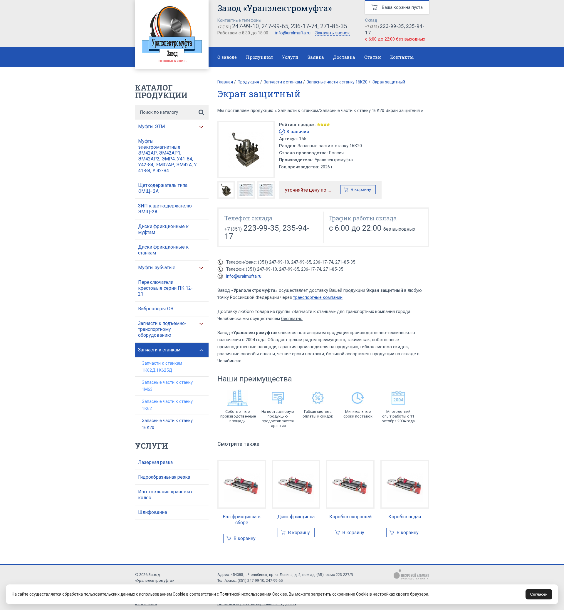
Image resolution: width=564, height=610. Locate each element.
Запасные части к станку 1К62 (167, 405)
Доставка (344, 57)
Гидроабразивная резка (164, 477)
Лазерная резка (155, 462)
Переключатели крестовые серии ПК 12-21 (165, 288)
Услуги (290, 57)
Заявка (316, 57)
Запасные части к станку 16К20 (167, 424)
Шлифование (152, 512)
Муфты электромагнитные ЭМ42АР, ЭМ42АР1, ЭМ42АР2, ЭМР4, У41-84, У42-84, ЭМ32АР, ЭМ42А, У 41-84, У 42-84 (167, 155)
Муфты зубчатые (156, 267)
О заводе (227, 57)
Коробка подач (404, 516)
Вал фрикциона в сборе (242, 519)
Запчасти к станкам (159, 350)
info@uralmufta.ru (292, 33)
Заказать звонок (332, 33)
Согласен (539, 594)
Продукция (259, 57)
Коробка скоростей (350, 516)
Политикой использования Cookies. (254, 594)
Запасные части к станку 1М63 (167, 386)
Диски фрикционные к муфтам (163, 229)
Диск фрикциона (296, 516)
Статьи (372, 57)
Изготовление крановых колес (165, 494)
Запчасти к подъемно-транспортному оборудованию (162, 329)
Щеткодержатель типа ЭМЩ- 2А (162, 188)
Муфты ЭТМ (151, 126)
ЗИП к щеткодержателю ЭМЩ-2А (165, 208)
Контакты (402, 57)
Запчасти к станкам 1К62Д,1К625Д (162, 367)
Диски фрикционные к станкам (163, 250)
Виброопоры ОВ (155, 308)
